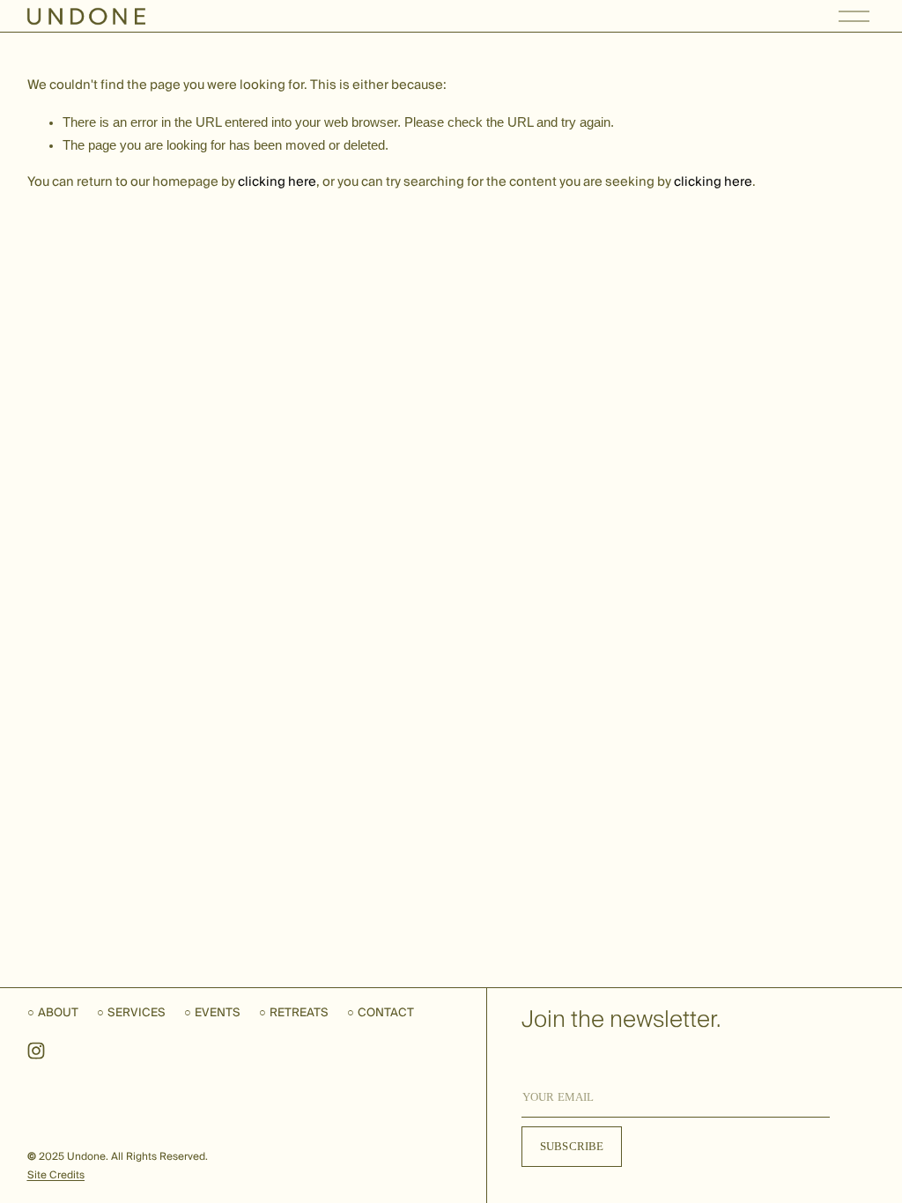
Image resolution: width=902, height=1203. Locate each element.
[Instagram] (36, 1050)
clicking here (277, 182)
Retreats (299, 1013)
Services (136, 1013)
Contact (386, 1013)
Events (217, 1013)
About (58, 1013)
